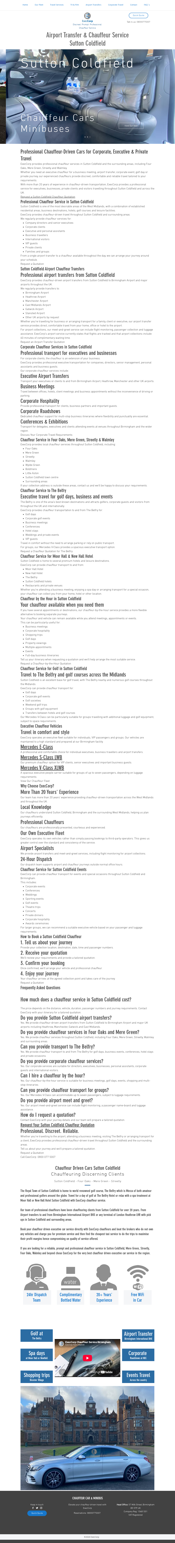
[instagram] (41, 1508)
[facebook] (33, 1508)
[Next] (160, 96)
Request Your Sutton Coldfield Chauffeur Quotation (57, 1125)
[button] (87, 1438)
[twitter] (37, 1508)
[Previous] (15, 96)
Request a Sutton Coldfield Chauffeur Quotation (48, 197)
